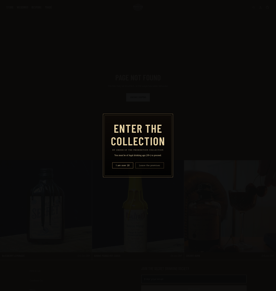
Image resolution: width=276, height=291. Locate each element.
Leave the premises (149, 165)
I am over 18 (123, 165)
